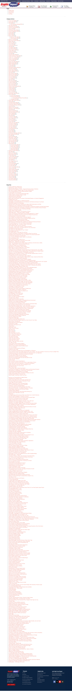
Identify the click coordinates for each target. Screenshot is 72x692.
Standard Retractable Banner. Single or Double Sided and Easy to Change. (23, 635)
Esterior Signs (11, 69)
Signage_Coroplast (12, 150)
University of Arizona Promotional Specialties (17, 313)
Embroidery (11, 68)
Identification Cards (12, 327)
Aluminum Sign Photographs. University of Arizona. (19, 396)
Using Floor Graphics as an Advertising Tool (17, 245)
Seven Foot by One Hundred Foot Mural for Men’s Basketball (20, 282)
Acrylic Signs (11, 21)
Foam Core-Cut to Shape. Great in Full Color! (17, 576)
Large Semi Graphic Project (14, 521)
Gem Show (11, 80)
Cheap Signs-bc (12, 50)
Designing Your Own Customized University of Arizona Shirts (20, 205)
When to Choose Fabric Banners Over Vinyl (17, 646)
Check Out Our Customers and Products (16, 478)
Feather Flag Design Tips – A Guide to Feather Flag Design (20, 224)
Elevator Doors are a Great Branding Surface (17, 532)
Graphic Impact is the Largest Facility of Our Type (18, 481)
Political (10, 119)
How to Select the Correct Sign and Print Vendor (18, 219)
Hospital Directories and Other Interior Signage (18, 427)
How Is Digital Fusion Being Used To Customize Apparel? (20, 217)
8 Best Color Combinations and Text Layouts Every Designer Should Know (23, 214)
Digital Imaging (11, 62)
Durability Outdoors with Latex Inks (15, 486)
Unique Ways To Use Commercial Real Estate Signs (19, 193)
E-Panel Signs (13, 147)
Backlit (10, 33)
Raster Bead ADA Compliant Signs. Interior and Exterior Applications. (22, 306)
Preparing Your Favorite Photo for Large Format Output (19, 274)
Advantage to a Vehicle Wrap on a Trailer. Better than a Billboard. (21, 519)
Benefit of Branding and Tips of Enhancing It (17, 278)
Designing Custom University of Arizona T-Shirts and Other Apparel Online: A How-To (25, 253)
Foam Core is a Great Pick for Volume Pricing (17, 577)
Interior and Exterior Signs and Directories (17, 423)
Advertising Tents (12, 26)
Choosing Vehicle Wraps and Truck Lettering (17, 355)
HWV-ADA (11, 92)
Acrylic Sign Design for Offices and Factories (17, 612)
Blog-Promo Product (13, 40)
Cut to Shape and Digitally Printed (15, 619)
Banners (10, 35)
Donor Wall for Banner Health (14, 556)
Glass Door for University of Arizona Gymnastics (18, 356)
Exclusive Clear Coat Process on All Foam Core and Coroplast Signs (22, 397)
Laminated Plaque (12, 102)
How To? (10, 90)
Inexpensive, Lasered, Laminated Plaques (16, 385)
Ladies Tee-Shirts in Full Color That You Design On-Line (19, 364)
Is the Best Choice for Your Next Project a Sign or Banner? (20, 255)
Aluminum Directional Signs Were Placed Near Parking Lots (20, 391)
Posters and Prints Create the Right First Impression (19, 425)
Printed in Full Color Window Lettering (16, 507)
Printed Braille (11, 128)
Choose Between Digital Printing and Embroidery (18, 524)
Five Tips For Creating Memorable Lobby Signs (18, 658)
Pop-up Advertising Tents (14, 238)
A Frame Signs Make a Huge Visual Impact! (17, 368)
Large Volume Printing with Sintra (15, 605)
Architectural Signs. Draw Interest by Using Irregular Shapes (20, 640)
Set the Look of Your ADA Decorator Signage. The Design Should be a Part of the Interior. (26, 526)
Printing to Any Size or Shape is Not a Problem (18, 508)
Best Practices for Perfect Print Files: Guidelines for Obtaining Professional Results (25, 221)
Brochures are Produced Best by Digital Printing (18, 377)
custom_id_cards (12, 58)
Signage (10, 143)
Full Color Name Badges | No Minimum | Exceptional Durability (21, 354)
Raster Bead (11, 136)
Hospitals (10, 89)
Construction (11, 52)
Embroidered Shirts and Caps (14, 575)
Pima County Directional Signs (14, 534)
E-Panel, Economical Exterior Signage (16, 439)
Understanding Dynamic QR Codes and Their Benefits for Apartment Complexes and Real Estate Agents (29, 206)
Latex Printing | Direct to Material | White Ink (17, 315)
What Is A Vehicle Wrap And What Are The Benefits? (19, 410)
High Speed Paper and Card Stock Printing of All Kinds (19, 474)
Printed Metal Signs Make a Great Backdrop (17, 441)
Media (10, 109)
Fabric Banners (14, 38)
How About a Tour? (12, 477)
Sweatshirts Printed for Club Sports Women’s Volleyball (19, 311)
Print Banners (11, 123)
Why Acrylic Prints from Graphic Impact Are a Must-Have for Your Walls (23, 320)
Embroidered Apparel (13, 67)
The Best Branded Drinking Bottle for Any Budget (18, 371)
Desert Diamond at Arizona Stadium (16, 322)
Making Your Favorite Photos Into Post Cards (17, 503)
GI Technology (11, 81)
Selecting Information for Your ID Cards (16, 365)
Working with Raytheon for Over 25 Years (17, 563)
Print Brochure (11, 124)
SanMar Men (11, 138)
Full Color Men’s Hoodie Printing (15, 510)
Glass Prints (11, 85)
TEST (10, 160)
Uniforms (10, 168)
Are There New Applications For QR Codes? (17, 235)
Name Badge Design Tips (13, 231)
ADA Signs (11, 25)
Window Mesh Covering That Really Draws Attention (19, 309)
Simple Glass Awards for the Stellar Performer (18, 551)
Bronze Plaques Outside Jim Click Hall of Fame (18, 555)
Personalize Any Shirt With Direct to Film (17, 464)
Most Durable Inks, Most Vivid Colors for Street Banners (19, 421)
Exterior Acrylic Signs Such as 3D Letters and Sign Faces (20, 379)
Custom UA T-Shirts (13, 57)
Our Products (11, 11)
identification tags (12, 93)
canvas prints (11, 45)
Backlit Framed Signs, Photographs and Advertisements (19, 609)
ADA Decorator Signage (15, 24)
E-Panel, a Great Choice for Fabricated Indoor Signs (18, 437)
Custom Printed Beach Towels (14, 466)
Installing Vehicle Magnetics (14, 390)
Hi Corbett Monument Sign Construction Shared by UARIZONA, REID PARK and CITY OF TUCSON (28, 261)
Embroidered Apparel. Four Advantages (16, 203)
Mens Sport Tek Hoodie (13, 336)
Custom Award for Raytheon (14, 562)
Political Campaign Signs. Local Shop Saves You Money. (19, 598)
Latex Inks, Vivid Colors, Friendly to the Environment (19, 482)
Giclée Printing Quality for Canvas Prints (16, 628)
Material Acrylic (12, 107)
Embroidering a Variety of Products (15, 187)
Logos (10, 106)
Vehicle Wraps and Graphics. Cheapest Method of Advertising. (21, 654)
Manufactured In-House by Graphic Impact (17, 568)
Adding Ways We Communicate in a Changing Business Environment (22, 300)
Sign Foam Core (12, 329)
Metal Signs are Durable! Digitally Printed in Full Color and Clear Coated (23, 403)
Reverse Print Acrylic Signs (14, 615)
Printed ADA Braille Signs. (14, 317)
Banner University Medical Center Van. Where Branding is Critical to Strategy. (23, 517)
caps (9, 46)
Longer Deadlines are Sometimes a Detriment (17, 289)
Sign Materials (11, 141)
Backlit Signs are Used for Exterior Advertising (17, 611)
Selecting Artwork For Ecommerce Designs (17, 215)
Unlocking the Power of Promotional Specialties (18, 258)
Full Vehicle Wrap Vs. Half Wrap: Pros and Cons (18, 232)
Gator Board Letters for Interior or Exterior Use (18, 618)
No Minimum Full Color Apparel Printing (16, 473)
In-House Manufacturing (13, 479)
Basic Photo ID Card (12, 366)
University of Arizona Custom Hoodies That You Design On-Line (21, 434)
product (10, 130)
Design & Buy (11, 10)
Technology (11, 158)
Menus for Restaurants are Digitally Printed (17, 608)
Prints (10, 129)
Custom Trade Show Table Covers (15, 186)
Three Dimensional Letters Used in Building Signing (19, 623)
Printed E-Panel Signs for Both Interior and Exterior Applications (21, 440)
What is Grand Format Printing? (15, 197)
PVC (9, 135)
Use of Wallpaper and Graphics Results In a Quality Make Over (21, 429)
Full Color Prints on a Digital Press (15, 505)
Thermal (10, 162)
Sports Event (11, 153)
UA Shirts (10, 165)
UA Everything (11, 163)
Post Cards (11, 120)
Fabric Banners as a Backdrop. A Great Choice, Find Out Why (20, 370)
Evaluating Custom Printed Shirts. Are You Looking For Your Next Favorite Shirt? (24, 234)
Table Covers (11, 157)
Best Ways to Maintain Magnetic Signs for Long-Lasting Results (21, 190)
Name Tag (11, 113)
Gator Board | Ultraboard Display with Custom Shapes (19, 616)
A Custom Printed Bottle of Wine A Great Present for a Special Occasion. (23, 416)
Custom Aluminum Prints (13, 55)
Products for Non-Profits (13, 349)
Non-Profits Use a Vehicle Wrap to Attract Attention (19, 520)
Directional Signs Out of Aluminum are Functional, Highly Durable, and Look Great (25, 620)
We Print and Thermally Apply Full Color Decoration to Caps (20, 357)
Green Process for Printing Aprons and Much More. (18, 459)
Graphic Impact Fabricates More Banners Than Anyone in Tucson (21, 450)
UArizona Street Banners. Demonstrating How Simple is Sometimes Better (23, 262)
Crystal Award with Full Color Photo (16, 549)
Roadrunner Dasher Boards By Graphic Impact (17, 506)
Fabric (10, 72)
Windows (10, 177)
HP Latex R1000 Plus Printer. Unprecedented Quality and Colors (21, 269)
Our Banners (11, 116)
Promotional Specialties (13, 133)
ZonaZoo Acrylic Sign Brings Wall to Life (16, 318)
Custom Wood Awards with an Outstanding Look (18, 542)
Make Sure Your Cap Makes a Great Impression (18, 574)
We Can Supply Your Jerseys (14, 461)
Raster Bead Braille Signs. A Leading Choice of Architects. (20, 639)
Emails (10, 66)
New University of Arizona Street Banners (17, 361)
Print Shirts (11, 126)
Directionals (11, 393)
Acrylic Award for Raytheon (14, 558)
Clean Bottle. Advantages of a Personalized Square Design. (20, 513)
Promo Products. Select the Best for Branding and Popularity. (20, 268)
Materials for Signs (12, 108)
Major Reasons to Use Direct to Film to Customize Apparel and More (22, 218)
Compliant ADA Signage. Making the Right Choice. (18, 266)
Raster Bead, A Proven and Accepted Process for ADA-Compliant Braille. (23, 453)
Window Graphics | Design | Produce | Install (17, 194)
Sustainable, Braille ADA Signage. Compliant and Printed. (20, 272)
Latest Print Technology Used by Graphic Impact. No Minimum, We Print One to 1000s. (25, 242)
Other (10, 115)
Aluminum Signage (12, 27)
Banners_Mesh (14, 37)
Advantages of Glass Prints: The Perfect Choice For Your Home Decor (22, 227)
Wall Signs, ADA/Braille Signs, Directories (17, 407)
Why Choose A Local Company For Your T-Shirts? (18, 230)
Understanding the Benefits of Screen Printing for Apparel (20, 259)
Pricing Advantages (12, 589)
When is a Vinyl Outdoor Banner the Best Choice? (18, 345)
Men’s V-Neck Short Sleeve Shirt (15, 334)
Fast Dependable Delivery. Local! (15, 488)
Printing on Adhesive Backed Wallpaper (16, 509)
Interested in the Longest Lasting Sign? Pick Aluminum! (19, 402)
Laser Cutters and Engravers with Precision (17, 626)
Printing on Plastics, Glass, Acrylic (15, 471)
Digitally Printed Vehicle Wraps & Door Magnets (18, 472)
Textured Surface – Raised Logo (15, 643)
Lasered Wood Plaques (13, 105)
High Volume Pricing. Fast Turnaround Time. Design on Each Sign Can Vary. (23, 599)
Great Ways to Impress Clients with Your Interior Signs (19, 529)
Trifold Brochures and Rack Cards (15, 378)
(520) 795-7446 (4, 1)
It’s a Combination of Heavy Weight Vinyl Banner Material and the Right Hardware (24, 419)
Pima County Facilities (13, 567)
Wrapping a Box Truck (13, 199)
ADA (10, 23)
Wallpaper (13, 99)
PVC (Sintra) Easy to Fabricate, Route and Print (18, 606)
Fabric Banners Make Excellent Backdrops (17, 499)
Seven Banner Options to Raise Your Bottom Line (18, 290)
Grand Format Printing (13, 86)
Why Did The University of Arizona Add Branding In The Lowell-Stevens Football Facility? (26, 251)
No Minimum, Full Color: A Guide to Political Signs (18, 413)
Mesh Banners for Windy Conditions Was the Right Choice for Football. (22, 638)
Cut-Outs (10, 60)
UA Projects (11, 164)
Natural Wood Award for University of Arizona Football (19, 553)
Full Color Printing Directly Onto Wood (16, 560)
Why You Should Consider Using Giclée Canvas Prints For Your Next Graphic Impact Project (26, 487)
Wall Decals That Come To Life (15, 324)
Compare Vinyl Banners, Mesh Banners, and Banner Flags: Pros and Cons (23, 233)
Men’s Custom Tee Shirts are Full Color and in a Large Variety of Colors (22, 362)
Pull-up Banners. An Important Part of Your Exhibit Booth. (20, 633)
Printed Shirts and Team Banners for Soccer (17, 462)
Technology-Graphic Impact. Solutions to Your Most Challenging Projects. (23, 267)
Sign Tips (10, 142)
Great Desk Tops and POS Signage (15, 580)
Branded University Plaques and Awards (16, 433)
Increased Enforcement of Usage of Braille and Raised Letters (20, 653)
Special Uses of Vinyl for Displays (15, 444)
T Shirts (10, 155)
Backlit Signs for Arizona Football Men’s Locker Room (19, 247)
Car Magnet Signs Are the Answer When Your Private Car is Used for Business (24, 395)
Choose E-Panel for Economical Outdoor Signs (18, 438)
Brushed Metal (13, 96)
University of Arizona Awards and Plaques (17, 348)
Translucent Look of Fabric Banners (15, 498)
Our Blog (10, 13)
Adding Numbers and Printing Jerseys (16, 465)
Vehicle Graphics (12, 169)
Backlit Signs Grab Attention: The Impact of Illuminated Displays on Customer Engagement (26, 198)
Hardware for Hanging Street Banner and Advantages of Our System (22, 420)
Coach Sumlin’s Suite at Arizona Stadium (16, 343)
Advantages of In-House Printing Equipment (17, 344)
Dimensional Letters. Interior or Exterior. (16, 405)
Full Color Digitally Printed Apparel (15, 630)
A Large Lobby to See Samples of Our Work (17, 480)
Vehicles (10, 172)
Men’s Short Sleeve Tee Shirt (14, 333)
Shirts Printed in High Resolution (15, 492)
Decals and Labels (12, 61)
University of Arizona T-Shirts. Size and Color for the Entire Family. (22, 455)
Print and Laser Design (13, 543)
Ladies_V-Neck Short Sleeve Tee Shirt (16, 341)
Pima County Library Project (14, 536)
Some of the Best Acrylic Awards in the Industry (18, 527)
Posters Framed (12, 359)
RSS (15, 20)
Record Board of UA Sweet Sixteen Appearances (18, 544)
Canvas (10, 44)
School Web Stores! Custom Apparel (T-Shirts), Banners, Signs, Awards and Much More (26, 256)
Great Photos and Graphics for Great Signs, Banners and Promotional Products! (24, 369)
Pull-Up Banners (12, 134)
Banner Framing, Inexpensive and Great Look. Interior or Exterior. (21, 649)
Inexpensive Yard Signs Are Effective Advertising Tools (19, 660)
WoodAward (11, 179)
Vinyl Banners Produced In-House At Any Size (18, 451)
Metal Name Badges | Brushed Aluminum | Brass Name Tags (20, 540)
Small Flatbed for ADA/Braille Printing (16, 624)
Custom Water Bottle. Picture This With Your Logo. (19, 515)
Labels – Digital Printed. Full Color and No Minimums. (19, 244)
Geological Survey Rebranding (14, 528)
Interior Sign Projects (13, 100)
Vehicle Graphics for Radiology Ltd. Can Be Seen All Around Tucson (22, 516)
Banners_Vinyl (11, 39)
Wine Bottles (11, 178)
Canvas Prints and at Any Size (14, 571)
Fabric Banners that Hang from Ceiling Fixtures (18, 495)
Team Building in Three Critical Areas (16, 293)
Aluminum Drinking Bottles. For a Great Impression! (19, 657)
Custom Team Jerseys (13, 583)
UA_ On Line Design (13, 347)
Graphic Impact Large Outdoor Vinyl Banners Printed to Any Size (21, 372)
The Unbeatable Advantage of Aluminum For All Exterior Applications (22, 404)
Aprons (10, 28)
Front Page (11, 78)
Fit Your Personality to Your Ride (15, 443)
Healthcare (11, 87)
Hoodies (10, 88)
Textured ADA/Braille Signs (14, 595)
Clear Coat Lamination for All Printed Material (17, 629)
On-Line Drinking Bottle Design (15, 585)
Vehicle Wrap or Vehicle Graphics (15, 409)
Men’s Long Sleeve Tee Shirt (14, 335)
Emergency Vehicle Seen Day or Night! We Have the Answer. (20, 281)
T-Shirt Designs (12, 156)
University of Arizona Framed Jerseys (16, 547)
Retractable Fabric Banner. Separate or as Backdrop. (19, 496)
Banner (10, 34)
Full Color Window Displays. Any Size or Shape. (18, 445)
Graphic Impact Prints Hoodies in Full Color (17, 467)
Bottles (10, 41)
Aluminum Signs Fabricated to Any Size (16, 392)
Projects (10, 131)
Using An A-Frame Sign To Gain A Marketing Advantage (20, 208)
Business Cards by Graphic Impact (15, 501)
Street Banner (11, 154)
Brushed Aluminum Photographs (15, 592)
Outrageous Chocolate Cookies (15, 292)
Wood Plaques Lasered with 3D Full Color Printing (18, 389)
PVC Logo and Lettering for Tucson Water (17, 522)
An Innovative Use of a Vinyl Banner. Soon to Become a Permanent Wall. (23, 303)
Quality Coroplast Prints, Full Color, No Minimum (18, 399)
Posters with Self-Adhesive (14, 358)
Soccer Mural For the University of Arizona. (17, 302)
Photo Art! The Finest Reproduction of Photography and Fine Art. (21, 252)
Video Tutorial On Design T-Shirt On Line (17, 239)
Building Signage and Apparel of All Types (17, 447)
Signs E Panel (11, 330)
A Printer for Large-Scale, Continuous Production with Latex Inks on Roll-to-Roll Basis (25, 632)
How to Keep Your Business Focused (16, 287)
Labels (10, 101)
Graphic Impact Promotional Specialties (16, 299)
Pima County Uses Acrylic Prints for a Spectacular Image (19, 645)
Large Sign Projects (12, 103)
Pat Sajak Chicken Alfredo (14, 297)
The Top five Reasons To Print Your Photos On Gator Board (20, 223)
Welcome (10, 176)
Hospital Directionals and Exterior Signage (17, 426)
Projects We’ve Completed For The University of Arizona (19, 211)
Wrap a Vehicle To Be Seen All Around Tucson (18, 248)
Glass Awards (11, 83)
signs (10, 151)
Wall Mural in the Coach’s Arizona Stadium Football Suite (20, 288)
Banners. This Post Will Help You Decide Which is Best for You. (21, 475)
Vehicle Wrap (11, 170)
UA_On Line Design (12, 167)
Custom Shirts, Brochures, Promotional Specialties (18, 448)
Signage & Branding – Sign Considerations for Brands (19, 220)
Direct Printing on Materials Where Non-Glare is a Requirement (21, 308)
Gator (10, 79)
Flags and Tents (12, 74)
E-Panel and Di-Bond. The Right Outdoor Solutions (19, 436)
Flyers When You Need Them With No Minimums (18, 502)
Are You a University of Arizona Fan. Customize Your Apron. (20, 460)
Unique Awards (12, 596)
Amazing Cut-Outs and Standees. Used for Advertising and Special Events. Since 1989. (25, 249)
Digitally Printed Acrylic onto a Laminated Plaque (18, 383)
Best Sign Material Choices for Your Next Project (18, 275)
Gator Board (13, 148)
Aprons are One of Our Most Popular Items (17, 572)
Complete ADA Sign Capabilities (15, 431)
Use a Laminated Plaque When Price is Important (18, 384)
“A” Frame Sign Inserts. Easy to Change (16, 652)
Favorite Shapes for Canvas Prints (15, 489)
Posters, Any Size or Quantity (14, 500)
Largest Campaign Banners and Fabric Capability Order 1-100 (21, 411)
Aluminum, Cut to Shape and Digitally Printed (17, 301)
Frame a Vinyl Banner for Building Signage (17, 647)
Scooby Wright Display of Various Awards (17, 546)
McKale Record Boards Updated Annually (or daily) (18, 604)
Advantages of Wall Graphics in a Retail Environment (19, 200)
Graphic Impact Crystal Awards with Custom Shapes (19, 550)
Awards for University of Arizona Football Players (18, 557)
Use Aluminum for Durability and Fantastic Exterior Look (19, 622)
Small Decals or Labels (13, 323)
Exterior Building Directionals (14, 537)
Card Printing (11, 48)
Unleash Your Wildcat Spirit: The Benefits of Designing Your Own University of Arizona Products (27, 207)
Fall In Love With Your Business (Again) (16, 296)
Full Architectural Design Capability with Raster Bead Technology (21, 418)
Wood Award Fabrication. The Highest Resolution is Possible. (21, 388)
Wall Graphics (11, 175)
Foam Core (11, 76)
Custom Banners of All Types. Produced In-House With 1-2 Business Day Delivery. (25, 265)
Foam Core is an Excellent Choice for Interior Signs (18, 398)
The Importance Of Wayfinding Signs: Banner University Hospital (21, 307)
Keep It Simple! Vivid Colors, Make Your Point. (17, 375)
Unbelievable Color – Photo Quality (15, 588)
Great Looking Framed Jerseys (14, 591)
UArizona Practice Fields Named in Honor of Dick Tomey (19, 283)
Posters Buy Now (12, 122)
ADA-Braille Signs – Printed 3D (15, 454)
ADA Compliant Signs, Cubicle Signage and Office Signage (20, 424)
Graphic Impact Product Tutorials (15, 210)
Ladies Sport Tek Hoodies (14, 337)
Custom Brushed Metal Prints (18, 98)
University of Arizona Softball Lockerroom (17, 602)
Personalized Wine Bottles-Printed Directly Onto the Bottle (20, 587)
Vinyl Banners (11, 174)
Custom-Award (12, 59)
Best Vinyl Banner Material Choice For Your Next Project (19, 304)
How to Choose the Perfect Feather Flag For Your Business (20, 237)
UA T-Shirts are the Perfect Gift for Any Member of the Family (21, 457)
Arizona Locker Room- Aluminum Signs (16, 430)
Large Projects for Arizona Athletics (15, 565)
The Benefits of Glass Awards (14, 548)
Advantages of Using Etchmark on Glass (16, 286)
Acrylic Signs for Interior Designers (15, 382)
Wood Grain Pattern (12, 642)
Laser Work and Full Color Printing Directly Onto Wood (19, 386)
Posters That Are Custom (14, 328)
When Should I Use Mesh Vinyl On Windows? (18, 254)
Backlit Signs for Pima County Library (16, 512)
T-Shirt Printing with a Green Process (16, 469)
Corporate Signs (12, 54)
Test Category (11, 161)
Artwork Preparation (13, 31)
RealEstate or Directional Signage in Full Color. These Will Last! (21, 400)
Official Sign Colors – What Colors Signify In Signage (19, 212)
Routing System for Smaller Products (16, 625)
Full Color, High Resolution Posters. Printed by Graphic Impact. (21, 597)
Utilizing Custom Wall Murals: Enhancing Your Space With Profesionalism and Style (25, 204)
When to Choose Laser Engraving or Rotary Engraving (19, 541)
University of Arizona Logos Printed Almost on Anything (19, 432)
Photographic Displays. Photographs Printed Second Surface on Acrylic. (22, 406)
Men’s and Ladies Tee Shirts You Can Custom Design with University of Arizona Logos (25, 584)
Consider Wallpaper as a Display (15, 530)
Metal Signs (13, 149)
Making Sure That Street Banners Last (16, 651)
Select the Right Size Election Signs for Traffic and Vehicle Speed (21, 412)
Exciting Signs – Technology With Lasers (16, 661)
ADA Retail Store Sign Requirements (16, 228)
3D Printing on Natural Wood (14, 539)
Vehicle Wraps (11, 171)
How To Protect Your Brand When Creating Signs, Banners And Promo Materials (24, 659)
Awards (10, 32)
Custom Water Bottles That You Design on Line (18, 514)
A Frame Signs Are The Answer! (15, 192)
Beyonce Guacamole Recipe (14, 295)
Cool (9, 53)
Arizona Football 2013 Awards (15, 561)
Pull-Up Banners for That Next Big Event (16, 485)
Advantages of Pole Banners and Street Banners (18, 636)
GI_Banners (11, 82)
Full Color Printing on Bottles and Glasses (17, 569)
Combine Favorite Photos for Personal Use (17, 374)
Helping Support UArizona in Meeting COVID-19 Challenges (20, 271)
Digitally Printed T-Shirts (13, 581)
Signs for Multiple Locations (14, 650)
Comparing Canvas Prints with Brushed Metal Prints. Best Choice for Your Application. (25, 352)
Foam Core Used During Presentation (16, 578)
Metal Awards (11, 110)
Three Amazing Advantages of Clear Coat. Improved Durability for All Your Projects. (25, 263)
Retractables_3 (11, 137)
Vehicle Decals (11, 326)
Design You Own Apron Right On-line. (16, 458)
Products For (11, 12)
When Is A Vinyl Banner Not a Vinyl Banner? (17, 452)
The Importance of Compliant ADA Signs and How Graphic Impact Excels (23, 417)
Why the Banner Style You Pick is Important (17, 225)
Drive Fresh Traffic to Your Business (16, 294)
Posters (10, 121)
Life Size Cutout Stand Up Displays (15, 594)
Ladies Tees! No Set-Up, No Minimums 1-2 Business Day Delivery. (21, 363)
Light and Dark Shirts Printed (14, 494)
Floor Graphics (11, 75)
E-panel (10, 65)
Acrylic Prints (13, 95)
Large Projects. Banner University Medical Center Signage (20, 310)
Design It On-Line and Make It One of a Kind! (17, 582)
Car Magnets (11, 47)
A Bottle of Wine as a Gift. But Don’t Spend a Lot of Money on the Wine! (23, 414)
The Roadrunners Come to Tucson (15, 564)
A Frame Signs (13, 144)
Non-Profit (11, 114)
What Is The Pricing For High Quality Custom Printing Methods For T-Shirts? (23, 213)
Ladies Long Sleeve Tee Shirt (14, 338)
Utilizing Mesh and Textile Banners (15, 196)
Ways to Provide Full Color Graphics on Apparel (18, 276)
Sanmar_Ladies (12, 140)
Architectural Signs (12, 30)
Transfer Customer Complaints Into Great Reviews (18, 285)
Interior (10, 94)
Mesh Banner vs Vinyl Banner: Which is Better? (18, 246)
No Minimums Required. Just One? (15, 493)
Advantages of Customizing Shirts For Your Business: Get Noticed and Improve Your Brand (26, 201)
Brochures (11, 43)
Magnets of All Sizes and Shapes (15, 570)
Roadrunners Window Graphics (15, 535)
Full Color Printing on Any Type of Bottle (16, 631)
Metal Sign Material (12, 112)
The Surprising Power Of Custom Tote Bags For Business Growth (21, 468)
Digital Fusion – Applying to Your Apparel (17, 241)
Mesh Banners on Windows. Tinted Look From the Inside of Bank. (21, 637)
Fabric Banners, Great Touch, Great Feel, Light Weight (19, 484)
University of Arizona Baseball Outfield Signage (18, 279)
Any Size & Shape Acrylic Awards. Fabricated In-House (19, 381)
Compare (10, 51)
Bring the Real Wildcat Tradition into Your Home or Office (20, 280)
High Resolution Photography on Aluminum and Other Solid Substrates (22, 656)
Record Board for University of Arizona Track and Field (19, 554)
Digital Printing (11, 64)
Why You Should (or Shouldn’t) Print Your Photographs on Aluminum (22, 350)
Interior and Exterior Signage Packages (16, 446)
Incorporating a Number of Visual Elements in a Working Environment (22, 260)
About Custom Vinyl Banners (14, 321)
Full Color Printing (12, 590)
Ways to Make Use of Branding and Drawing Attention (19, 523)
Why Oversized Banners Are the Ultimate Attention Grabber (20, 191)
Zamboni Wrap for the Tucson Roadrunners (17, 603)
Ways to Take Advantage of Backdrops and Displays (19, 314)
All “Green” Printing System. (14, 491)
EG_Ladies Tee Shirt (12, 342)
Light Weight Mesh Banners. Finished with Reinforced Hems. (20, 644)
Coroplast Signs (12, 601)
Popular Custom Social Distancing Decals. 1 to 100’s (19, 273)
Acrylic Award (11, 20)
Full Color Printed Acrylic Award (15, 316)
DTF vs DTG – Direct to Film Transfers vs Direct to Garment (20, 226)
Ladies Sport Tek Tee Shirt (14, 340)
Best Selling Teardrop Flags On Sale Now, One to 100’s (19, 240)
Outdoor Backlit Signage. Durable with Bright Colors (19, 610)
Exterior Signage (12, 71)
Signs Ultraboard (12, 331)
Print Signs (11, 127)
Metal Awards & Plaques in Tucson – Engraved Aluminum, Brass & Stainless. (23, 189)
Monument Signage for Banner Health (16, 533)
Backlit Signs (13, 146)
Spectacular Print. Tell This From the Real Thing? (18, 617)
